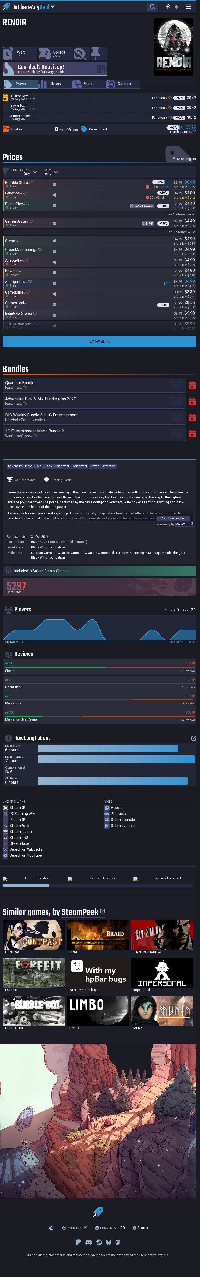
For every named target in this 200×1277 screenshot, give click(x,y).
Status (142, 1228)
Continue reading (173, 518)
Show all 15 (100, 341)
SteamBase (19, 843)
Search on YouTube (26, 855)
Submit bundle (123, 820)
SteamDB (18, 808)
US (77, 1228)
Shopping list (186, 159)
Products (118, 814)
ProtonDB (18, 820)
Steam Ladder (21, 831)
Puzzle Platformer (56, 466)
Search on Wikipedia (26, 849)
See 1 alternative (179, 214)
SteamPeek (19, 826)
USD (112, 1228)
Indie (28, 466)
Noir (37, 466)
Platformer (79, 466)
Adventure (15, 466)
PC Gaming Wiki (22, 814)
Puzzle (94, 466)
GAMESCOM (144, 206)
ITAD (149, 223)
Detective (109, 466)
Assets (116, 808)
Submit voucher (124, 826)
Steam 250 (19, 837)
